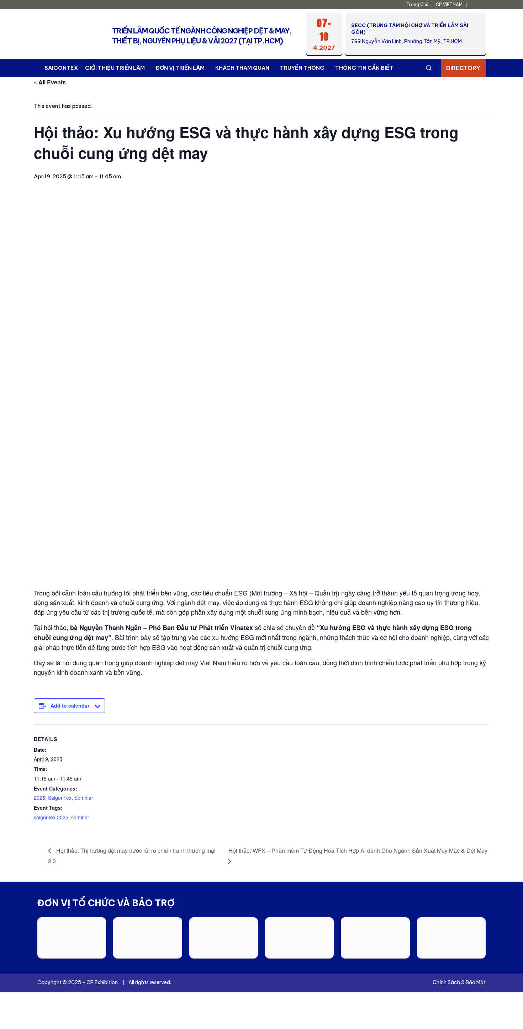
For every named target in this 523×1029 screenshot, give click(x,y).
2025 (39, 797)
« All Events (50, 82)
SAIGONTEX (61, 67)
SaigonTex (60, 797)
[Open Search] (429, 68)
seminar (80, 817)
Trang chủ (417, 4)
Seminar (83, 797)
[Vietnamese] (481, 4)
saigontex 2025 (51, 817)
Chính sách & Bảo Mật (459, 982)
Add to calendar (70, 705)
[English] (473, 4)
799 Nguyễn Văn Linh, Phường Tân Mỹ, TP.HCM (406, 41)
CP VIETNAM (449, 4)
